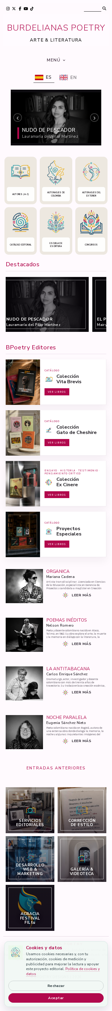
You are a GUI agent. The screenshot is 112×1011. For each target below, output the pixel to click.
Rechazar (56, 985)
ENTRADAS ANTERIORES (56, 768)
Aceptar (56, 998)
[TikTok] (32, 8)
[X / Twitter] (14, 8)
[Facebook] (20, 8)
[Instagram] (8, 8)
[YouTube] (26, 8)
